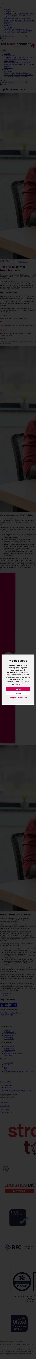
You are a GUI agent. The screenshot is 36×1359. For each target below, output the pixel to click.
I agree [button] (18, 689)
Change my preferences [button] (18, 698)
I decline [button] (18, 693)
